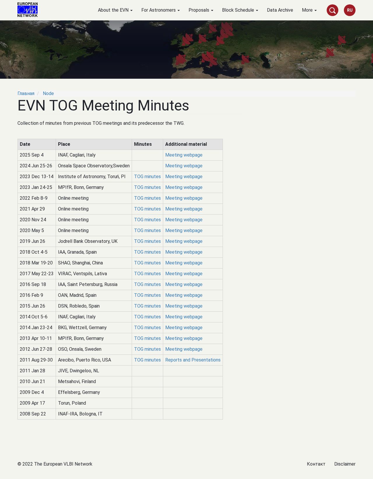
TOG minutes (147, 176)
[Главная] (29, 9)
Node (48, 93)
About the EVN (114, 10)
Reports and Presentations (193, 360)
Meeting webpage (184, 155)
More (308, 10)
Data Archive (280, 10)
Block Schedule (238, 10)
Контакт (316, 464)
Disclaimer (345, 464)
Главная (25, 93)
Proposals (199, 10)
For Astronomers (159, 10)
